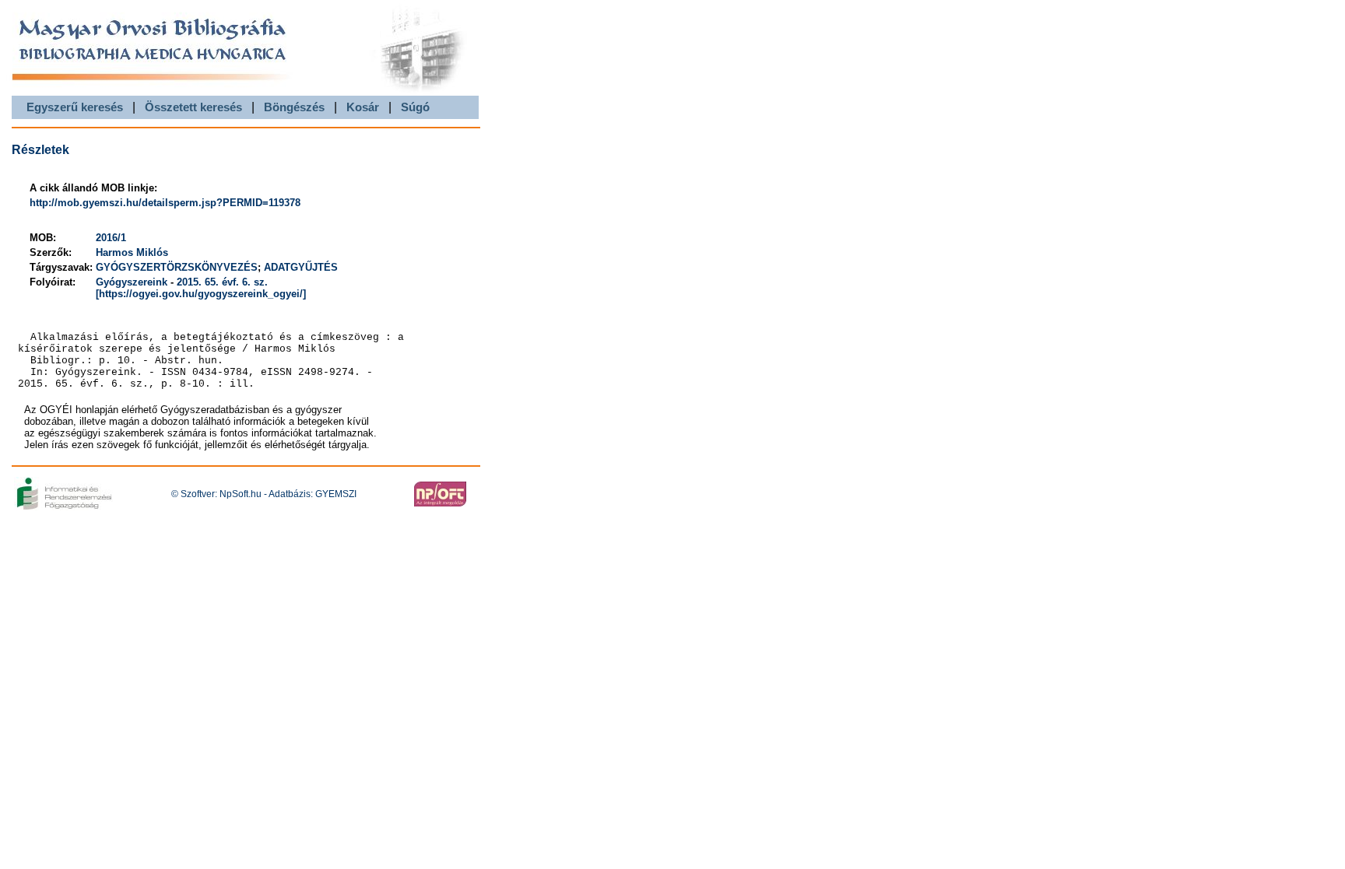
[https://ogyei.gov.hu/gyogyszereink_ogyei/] (201, 294)
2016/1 (111, 238)
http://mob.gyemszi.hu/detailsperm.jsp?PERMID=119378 (165, 202)
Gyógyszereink (131, 282)
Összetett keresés (193, 107)
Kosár (362, 107)
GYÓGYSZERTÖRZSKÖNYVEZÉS (177, 267)
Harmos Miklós (132, 252)
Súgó (415, 107)
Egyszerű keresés (74, 107)
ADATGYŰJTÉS (301, 267)
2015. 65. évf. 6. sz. (222, 282)
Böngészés (294, 107)
